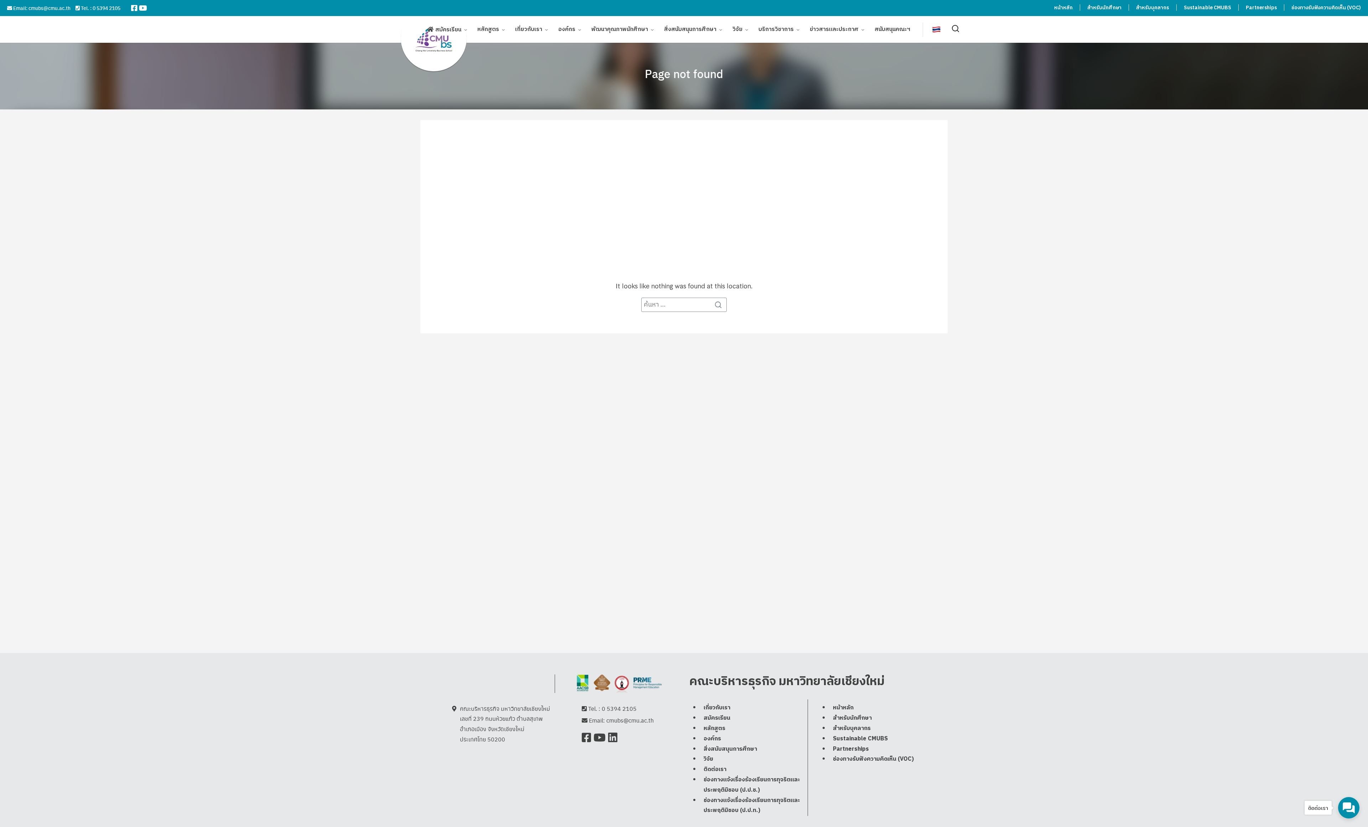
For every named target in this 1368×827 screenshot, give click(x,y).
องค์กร (566, 29)
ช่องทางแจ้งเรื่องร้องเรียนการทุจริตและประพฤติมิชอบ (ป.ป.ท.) (752, 806)
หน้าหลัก (1063, 8)
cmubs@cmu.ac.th (49, 7)
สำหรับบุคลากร (1152, 8)
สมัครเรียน (448, 30)
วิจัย (737, 29)
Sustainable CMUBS (1207, 8)
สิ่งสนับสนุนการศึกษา (690, 29)
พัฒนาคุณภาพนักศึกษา (619, 29)
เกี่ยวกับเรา (528, 29)
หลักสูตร (488, 29)
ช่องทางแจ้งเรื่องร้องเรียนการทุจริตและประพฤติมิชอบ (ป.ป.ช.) (752, 785)
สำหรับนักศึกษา (1104, 8)
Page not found (684, 73)
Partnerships (1261, 8)
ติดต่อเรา (715, 769)
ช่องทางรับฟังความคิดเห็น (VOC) (1326, 8)
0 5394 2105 (106, 7)
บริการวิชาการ (776, 29)
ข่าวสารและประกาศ (834, 29)
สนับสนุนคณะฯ (892, 29)
